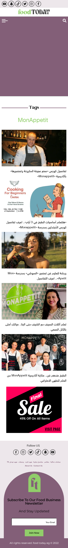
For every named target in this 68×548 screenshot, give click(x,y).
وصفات (21, 461)
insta (31, 4)
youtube (4, 4)
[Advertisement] (34, 60)
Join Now (34, 532)
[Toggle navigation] (5, 20)
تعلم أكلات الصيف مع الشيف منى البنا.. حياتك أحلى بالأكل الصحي (35, 326)
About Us (28, 465)
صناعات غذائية (56, 461)
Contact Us (38, 465)
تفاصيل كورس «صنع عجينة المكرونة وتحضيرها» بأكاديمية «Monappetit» (38, 173)
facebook (38, 4)
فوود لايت (28, 461)
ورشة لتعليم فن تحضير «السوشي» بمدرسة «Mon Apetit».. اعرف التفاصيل (37, 275)
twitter (25, 4)
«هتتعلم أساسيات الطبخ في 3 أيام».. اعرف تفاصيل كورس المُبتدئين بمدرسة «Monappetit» (36, 224)
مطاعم (46, 461)
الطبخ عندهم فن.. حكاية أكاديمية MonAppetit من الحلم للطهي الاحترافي (36, 377)
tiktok (18, 4)
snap (11, 4)
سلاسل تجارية (38, 461)
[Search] (64, 20)
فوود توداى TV (12, 461)
